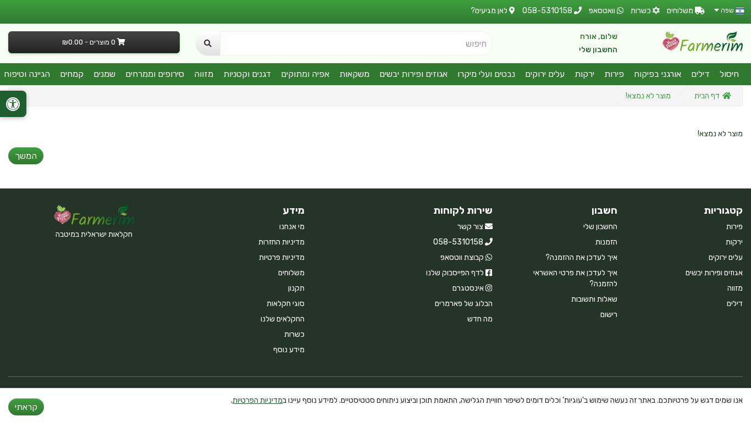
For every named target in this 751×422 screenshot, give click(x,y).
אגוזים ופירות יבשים (413, 74)
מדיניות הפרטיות (258, 400)
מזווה (203, 74)
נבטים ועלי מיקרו (486, 74)
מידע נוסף (289, 349)
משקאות (354, 74)
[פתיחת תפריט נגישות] (13, 104)
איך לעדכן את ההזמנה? (581, 257)
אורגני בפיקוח (657, 74)
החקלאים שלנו (283, 319)
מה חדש (480, 319)
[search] (208, 43)
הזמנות (606, 242)
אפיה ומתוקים (305, 74)
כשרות (294, 334)
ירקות (584, 74)
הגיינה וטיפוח (27, 74)
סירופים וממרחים (154, 74)
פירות (614, 74)
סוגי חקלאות (286, 303)
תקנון (296, 288)
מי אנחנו (292, 226)
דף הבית (707, 96)
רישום (608, 314)
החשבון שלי (598, 49)
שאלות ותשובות (594, 299)
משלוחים (291, 272)
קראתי (26, 407)
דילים (700, 74)
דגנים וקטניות (247, 74)
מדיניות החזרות (281, 242)
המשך (26, 156)
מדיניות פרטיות (282, 257)
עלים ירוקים (545, 74)
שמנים (104, 74)
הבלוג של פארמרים (464, 303)
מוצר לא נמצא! (648, 96)
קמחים (72, 74)
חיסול (729, 74)
